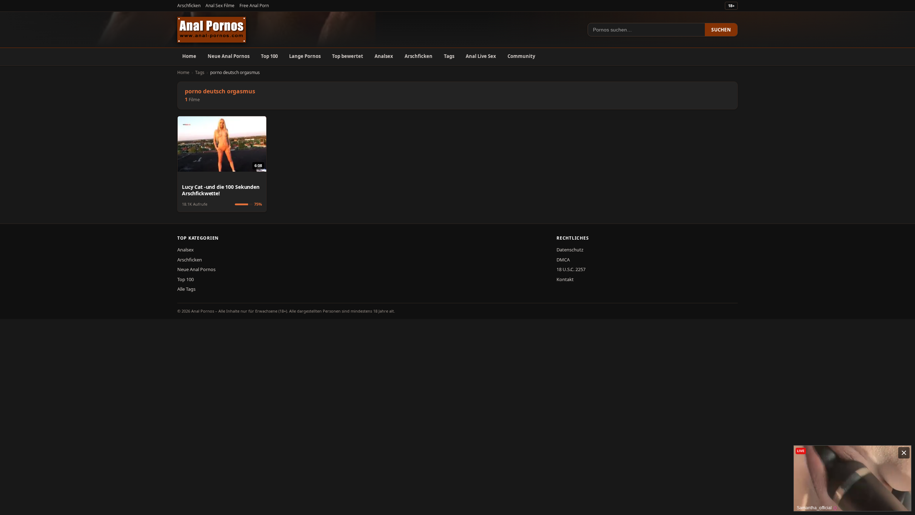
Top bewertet (347, 56)
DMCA (563, 259)
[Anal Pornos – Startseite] (211, 30)
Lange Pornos (305, 56)
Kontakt (565, 279)
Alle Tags (186, 289)
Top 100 (269, 56)
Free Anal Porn (254, 6)
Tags (449, 56)
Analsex (384, 56)
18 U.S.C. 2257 (571, 269)
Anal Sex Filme (220, 6)
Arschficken (189, 6)
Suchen (721, 29)
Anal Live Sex (481, 56)
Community (521, 56)
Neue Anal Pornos (228, 56)
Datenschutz (570, 249)
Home (189, 56)
